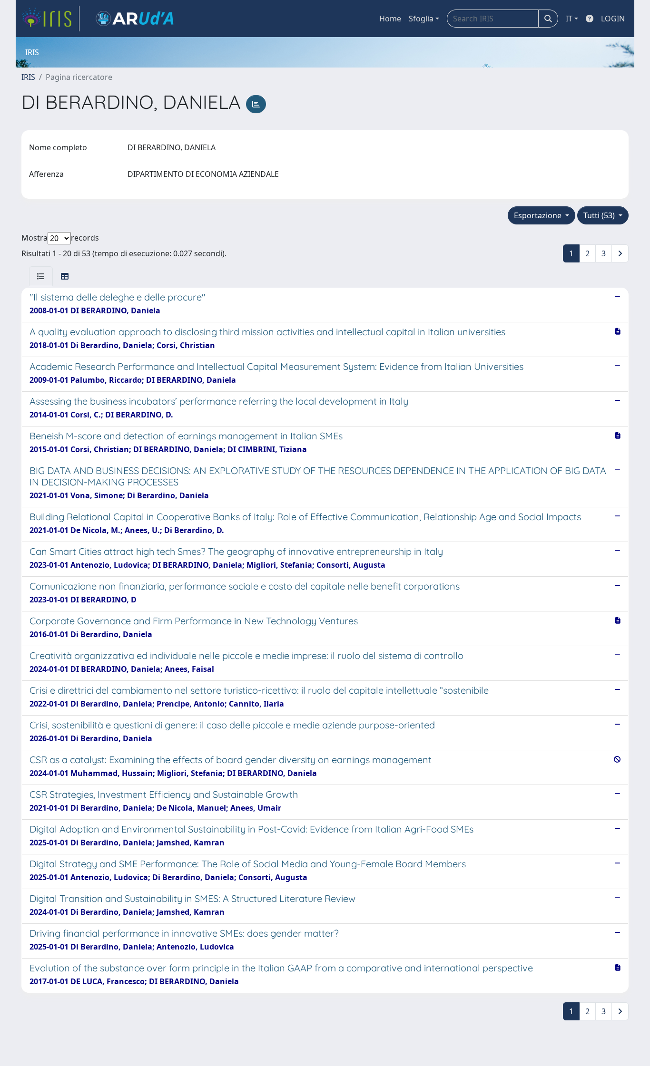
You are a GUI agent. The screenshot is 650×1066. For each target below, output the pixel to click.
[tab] (41, 276)
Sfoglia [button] (421, 18)
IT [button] (569, 18)
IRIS (28, 77)
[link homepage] (50, 18)
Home (390, 18)
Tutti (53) (600, 215)
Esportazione (538, 215)
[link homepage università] (134, 18)
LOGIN (613, 18)
